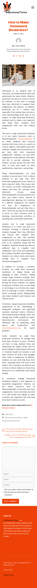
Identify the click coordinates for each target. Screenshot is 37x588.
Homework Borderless (14, 417)
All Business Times (11, 520)
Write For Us (9, 575)
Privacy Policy (8, 570)
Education (9, 414)
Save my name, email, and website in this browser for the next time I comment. (18, 492)
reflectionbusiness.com (11, 328)
